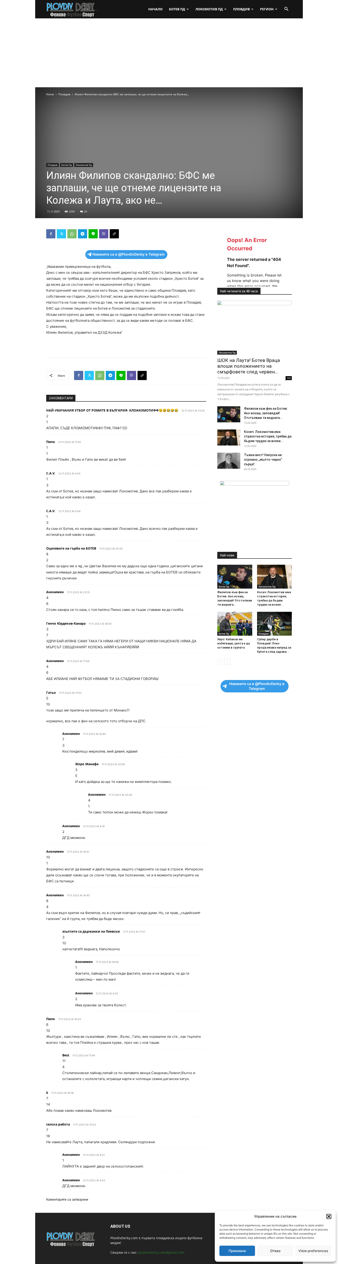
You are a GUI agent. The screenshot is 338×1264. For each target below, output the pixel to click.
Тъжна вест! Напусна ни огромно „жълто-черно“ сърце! (263, 459)
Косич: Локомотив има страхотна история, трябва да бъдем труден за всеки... (268, 436)
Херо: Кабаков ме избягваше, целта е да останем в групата (233, 643)
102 (289, 378)
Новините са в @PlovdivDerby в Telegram (128, 254)
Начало (155, 9)
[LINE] (93, 233)
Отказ (275, 1251)
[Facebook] (50, 233)
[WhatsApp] (72, 233)
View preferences (313, 1251)
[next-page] (227, 661)
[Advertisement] (169, 53)
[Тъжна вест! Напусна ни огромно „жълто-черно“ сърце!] (228, 461)
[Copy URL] (114, 233)
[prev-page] (220, 661)
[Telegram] (82, 233)
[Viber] (103, 233)
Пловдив (241, 9)
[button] (329, 1216)
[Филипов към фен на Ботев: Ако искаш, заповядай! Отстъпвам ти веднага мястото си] (228, 414)
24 (85, 211)
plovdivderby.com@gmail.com (161, 1252)
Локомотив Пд (209, 9)
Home (50, 94)
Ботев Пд (177, 9)
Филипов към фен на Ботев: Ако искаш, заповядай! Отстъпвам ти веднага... (266, 413)
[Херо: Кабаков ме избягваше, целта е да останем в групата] (234, 624)
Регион (267, 9)
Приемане (237, 1251)
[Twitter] (61, 233)
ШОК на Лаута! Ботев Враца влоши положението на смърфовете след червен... (248, 366)
